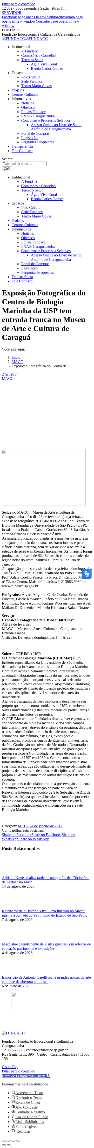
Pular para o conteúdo (18, 4)
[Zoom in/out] (18, 1141)
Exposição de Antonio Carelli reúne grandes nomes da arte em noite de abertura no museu (46, 979)
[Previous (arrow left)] (4, 1145)
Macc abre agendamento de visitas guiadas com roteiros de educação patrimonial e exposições (46, 946)
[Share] (9, 1141)
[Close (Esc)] (4, 1141)
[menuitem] (21, 47)
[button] (26, 1076)
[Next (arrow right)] (9, 1145)
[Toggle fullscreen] (13, 1141)
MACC (7, 378)
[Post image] (15, 873)
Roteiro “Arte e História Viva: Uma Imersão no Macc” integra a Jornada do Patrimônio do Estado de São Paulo (44, 913)
